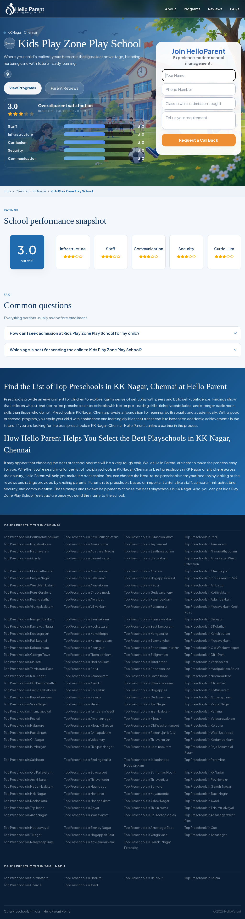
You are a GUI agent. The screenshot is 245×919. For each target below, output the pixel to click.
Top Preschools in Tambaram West (89, 711)
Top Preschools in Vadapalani (206, 662)
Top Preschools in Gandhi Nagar (207, 786)
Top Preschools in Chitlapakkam (87, 733)
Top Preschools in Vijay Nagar (25, 704)
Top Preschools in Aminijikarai (25, 779)
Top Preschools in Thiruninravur (146, 808)
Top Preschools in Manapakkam (87, 801)
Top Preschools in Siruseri (22, 662)
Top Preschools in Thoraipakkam (87, 655)
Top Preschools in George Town (27, 655)
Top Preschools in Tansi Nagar (206, 794)
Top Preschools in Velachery (84, 739)
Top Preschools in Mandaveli (84, 794)
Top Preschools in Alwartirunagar (87, 718)
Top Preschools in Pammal (203, 711)
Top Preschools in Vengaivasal (146, 835)
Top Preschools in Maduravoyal (26, 828)
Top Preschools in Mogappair (145, 690)
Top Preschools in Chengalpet (206, 571)
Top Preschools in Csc (200, 828)
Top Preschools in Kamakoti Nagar (29, 626)
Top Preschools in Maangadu (85, 786)
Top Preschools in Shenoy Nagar (87, 828)
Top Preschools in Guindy (22, 558)
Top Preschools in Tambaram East (28, 669)
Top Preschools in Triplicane (24, 808)
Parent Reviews (64, 88)
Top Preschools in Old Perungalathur (30, 683)
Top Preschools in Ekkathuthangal (28, 571)
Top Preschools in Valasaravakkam (209, 718)
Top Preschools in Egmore (143, 786)
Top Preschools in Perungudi (84, 648)
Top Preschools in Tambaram (205, 544)
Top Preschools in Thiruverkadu (86, 779)
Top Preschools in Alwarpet (84, 599)
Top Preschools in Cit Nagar (24, 739)
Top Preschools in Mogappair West (149, 578)
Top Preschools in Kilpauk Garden (88, 725)
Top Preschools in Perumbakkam (148, 599)
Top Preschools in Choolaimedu (87, 592)
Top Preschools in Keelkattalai (86, 626)
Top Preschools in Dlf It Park (204, 655)
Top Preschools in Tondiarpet (145, 662)
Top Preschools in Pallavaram (85, 578)
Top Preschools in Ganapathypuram (210, 551)
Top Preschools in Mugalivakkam (27, 544)
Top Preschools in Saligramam (146, 655)
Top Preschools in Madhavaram (26, 551)
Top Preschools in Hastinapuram (147, 747)
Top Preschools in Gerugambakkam (30, 690)
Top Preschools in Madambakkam (28, 786)
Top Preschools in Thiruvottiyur (146, 779)
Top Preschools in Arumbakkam (87, 571)
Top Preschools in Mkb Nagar (25, 794)
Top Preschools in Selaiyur (203, 619)
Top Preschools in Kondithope (86, 633)
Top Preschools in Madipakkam (87, 662)
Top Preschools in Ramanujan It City (149, 733)
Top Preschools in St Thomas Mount (149, 772)
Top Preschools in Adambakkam (207, 599)
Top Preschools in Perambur (204, 760)
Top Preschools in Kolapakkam (26, 648)
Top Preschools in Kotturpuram (206, 690)
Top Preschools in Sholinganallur (87, 760)
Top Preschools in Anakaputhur (86, 544)
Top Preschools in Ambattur (204, 585)
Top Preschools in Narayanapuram (29, 842)
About (170, 9)
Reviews (215, 9)
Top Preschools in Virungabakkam (28, 606)
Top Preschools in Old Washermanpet (151, 725)
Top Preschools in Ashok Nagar (146, 801)
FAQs (234, 9)
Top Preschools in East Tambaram (148, 626)
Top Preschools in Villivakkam (85, 606)
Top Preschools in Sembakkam (86, 619)
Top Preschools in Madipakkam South (211, 669)
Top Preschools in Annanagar (205, 835)
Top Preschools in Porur (81, 669)
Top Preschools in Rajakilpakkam (28, 697)
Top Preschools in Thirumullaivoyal (209, 808)
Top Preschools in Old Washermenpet (211, 648)
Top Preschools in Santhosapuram (149, 551)
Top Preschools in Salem (202, 878)
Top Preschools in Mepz (81, 704)
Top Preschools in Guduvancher (147, 697)
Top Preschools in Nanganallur (146, 633)
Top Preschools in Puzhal (22, 718)
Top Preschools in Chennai (23, 885)
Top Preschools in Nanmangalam (88, 640)
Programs (192, 9)
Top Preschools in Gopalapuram (208, 697)
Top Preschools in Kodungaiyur (26, 633)
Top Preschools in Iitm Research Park (210, 578)
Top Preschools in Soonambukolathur (151, 648)
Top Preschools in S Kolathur (204, 626)
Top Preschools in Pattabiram (25, 733)
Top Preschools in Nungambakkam (29, 619)
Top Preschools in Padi (200, 537)
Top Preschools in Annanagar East (148, 828)
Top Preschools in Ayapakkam (86, 585)
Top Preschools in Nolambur (84, 690)
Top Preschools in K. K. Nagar (24, 676)
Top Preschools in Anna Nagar (25, 815)
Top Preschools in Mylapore (24, 725)
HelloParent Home (57, 911)
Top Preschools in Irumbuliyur (25, 747)
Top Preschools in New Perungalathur (91, 537)
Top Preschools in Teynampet (145, 544)
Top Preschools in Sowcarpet (85, 772)
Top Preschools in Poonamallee (147, 669)
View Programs (22, 88)
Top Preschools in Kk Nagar (204, 772)
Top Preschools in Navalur (82, 697)
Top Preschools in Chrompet (205, 683)
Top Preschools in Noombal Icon (208, 676)
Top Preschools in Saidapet (24, 760)
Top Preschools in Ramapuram (86, 676)
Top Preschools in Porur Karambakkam (32, 537)
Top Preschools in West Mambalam (29, 585)
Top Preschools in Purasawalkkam (148, 537)
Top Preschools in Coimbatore (26, 878)
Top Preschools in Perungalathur (27, 599)
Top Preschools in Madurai (83, 878)
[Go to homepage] (25, 9)
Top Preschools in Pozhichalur (206, 779)
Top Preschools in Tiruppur (143, 878)
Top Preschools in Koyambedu (146, 794)
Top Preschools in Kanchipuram (207, 633)
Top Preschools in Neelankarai (26, 801)
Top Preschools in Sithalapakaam (148, 683)
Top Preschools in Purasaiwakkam (148, 619)
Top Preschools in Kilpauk (142, 718)
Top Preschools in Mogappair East (89, 835)
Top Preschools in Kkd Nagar (145, 704)
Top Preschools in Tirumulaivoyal (27, 711)
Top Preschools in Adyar (81, 808)
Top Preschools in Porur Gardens (27, 592)
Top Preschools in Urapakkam (145, 558)
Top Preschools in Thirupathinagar (88, 747)
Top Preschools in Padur (141, 585)
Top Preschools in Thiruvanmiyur (147, 739)
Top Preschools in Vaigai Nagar (207, 704)
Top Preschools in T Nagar (22, 835)
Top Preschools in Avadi (201, 801)
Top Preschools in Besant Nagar (87, 558)
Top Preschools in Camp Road (146, 676)
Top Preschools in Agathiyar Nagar (89, 551)
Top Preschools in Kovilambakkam (89, 842)
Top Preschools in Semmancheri (147, 640)
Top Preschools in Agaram (143, 571)
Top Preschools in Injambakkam (147, 711)
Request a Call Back (198, 140)
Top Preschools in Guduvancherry (148, 592)
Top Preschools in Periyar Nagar (27, 578)
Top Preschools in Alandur (82, 683)
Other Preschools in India (22, 911)
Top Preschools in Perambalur (145, 606)
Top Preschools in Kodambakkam (209, 739)
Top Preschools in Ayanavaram (86, 815)
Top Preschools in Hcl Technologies (150, 815)
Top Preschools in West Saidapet (208, 733)
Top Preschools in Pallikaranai (25, 640)
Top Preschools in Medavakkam (207, 640)
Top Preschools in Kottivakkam (206, 592)
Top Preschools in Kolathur (203, 725)
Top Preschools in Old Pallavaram (28, 772)
